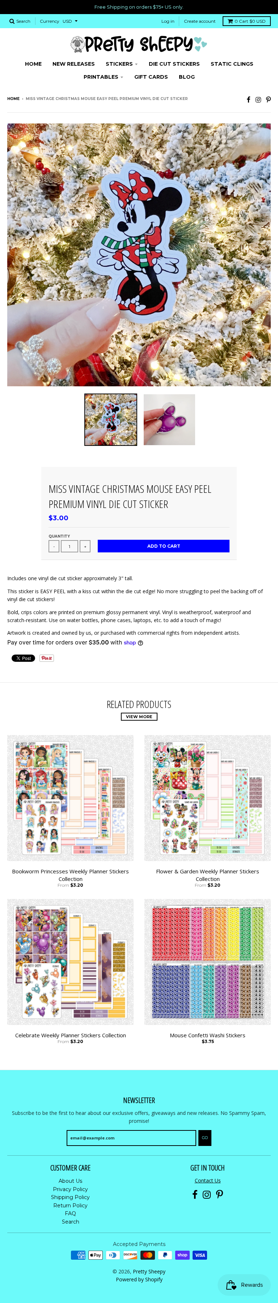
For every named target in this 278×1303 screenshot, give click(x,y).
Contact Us (208, 1180)
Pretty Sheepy (149, 1271)
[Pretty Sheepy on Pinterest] (268, 99)
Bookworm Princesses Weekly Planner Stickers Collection (70, 875)
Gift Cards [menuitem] (151, 77)
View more (139, 716)
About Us (70, 1181)
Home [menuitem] (33, 64)
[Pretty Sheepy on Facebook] (248, 99)
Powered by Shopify (139, 1279)
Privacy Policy (70, 1189)
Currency (49, 21)
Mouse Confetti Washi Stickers (207, 1035)
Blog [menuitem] (187, 77)
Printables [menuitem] (101, 77)
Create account (200, 21)
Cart (250, 21)
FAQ (70, 1213)
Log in (167, 21)
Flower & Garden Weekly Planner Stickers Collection (207, 875)
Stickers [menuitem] (119, 64)
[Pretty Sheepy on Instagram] (258, 99)
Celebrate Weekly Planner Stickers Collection (70, 1035)
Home (13, 98)
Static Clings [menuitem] (232, 64)
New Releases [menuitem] (73, 64)
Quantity (59, 536)
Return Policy (70, 1205)
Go (205, 1137)
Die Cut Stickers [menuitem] (174, 64)
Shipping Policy (70, 1197)
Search (70, 1222)
